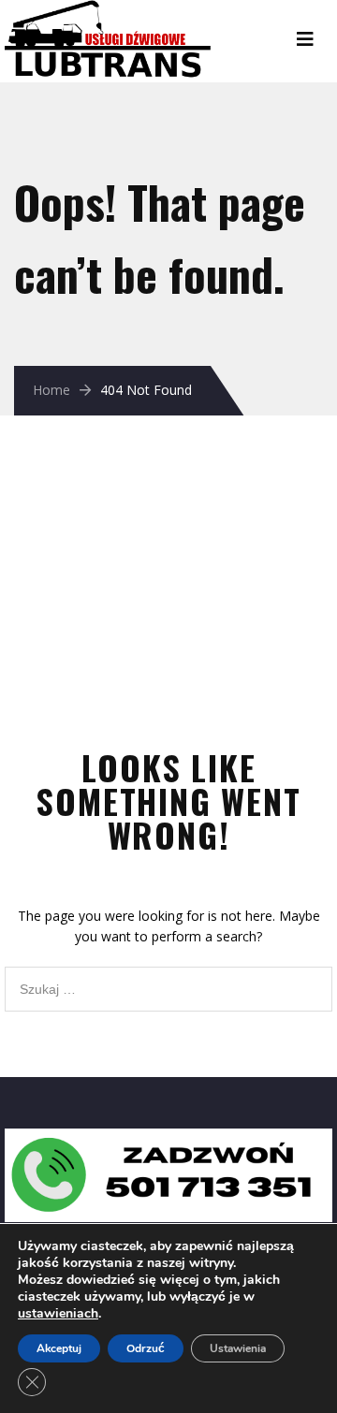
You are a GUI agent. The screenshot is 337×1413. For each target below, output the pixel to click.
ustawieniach (58, 1313)
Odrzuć (145, 1348)
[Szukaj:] (168, 976)
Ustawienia (238, 1348)
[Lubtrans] (140, 10)
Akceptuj (59, 1348)
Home (51, 390)
